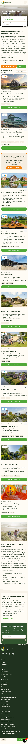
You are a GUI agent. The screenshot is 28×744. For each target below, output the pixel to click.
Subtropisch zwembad (7, 724)
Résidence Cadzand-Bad (9, 426)
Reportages (4, 671)
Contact (3, 676)
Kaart (2, 739)
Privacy (3, 662)
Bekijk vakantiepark (14, 107)
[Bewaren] (24, 77)
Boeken (21, 66)
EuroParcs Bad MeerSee (9, 464)
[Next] (24, 84)
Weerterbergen (5, 706)
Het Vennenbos (5, 699)
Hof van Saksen (5, 702)
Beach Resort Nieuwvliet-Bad (11, 132)
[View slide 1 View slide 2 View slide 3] (14, 82)
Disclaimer (4, 664)
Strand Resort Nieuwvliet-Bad (11, 192)
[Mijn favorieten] (19, 2)
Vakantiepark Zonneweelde (10, 311)
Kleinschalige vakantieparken (9, 729)
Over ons (3, 667)
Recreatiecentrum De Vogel (10, 504)
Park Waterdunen (7, 274)
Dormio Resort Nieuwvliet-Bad (12, 94)
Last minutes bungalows (8, 733)
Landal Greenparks (6, 691)
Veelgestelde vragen (7, 674)
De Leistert (4, 713)
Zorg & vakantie (5, 719)
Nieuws (3, 669)
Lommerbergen (5, 709)
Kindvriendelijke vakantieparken (10, 731)
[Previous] (3, 84)
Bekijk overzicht (7, 618)
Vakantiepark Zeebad (8, 389)
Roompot (4, 682)
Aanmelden (14, 640)
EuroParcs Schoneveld (9, 233)
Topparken (4, 684)
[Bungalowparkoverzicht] (6, 2)
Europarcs (4, 686)
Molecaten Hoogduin (8, 351)
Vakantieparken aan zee (8, 726)
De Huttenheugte (6, 711)
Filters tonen (22, 739)
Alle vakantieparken (7, 694)
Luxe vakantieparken (7, 721)
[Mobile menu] (25, 2)
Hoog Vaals (4, 704)
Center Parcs (5, 689)
